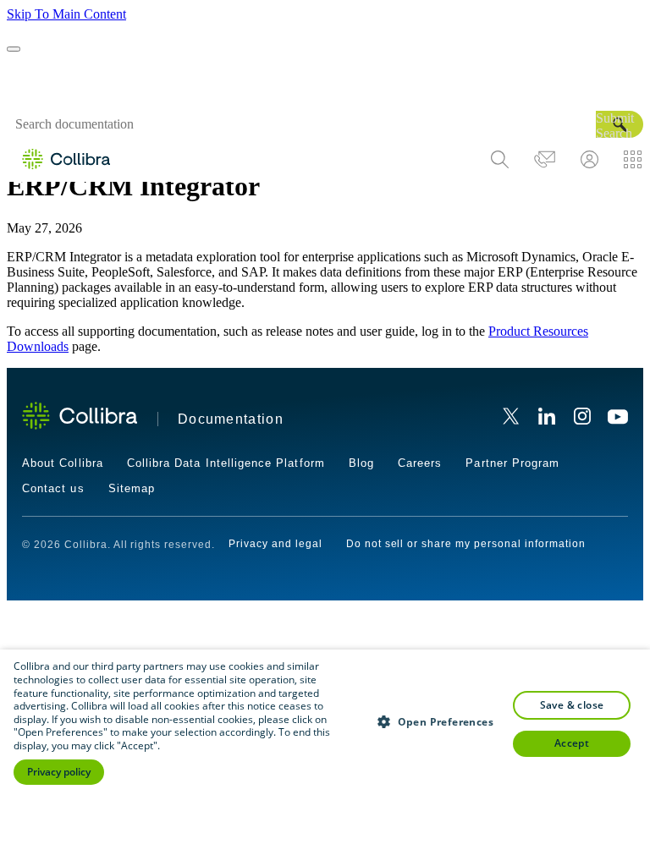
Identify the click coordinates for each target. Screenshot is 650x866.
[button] (619, 124)
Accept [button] (571, 743)
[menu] (566, 160)
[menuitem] (499, 159)
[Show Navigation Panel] (13, 49)
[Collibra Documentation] (79, 416)
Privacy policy (59, 772)
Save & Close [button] (572, 705)
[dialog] (325, 758)
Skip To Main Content (66, 14)
